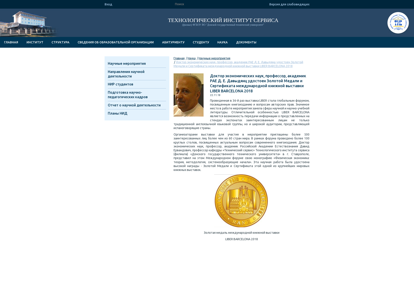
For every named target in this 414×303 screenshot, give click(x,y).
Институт (35, 42)
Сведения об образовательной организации (116, 42)
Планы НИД (117, 113)
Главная (11, 42)
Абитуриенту (173, 42)
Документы (246, 42)
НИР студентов (120, 84)
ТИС (398, 23)
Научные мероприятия (214, 58)
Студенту (201, 42)
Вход (108, 4)
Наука (222, 42)
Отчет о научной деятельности (134, 105)
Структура (60, 42)
